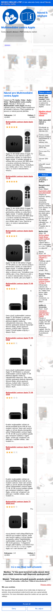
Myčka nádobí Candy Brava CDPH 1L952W (44, 237)
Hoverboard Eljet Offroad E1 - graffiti (45, 257)
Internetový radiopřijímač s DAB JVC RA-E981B (44, 313)
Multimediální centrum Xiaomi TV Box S (44, 281)
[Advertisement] (26, 61)
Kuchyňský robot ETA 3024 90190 (45, 192)
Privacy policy (46, 585)
